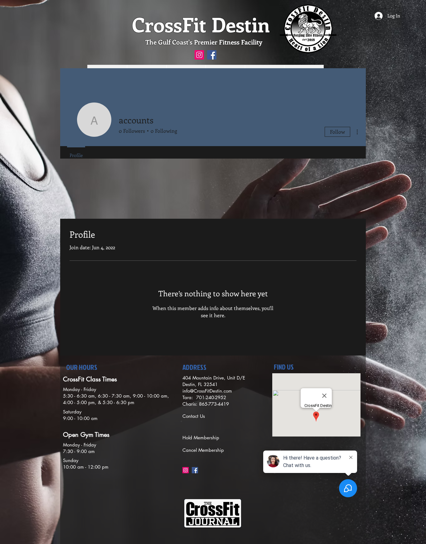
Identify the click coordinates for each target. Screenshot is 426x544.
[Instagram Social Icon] (199, 55)
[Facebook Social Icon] (211, 55)
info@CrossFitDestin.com (207, 391)
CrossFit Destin (201, 24)
